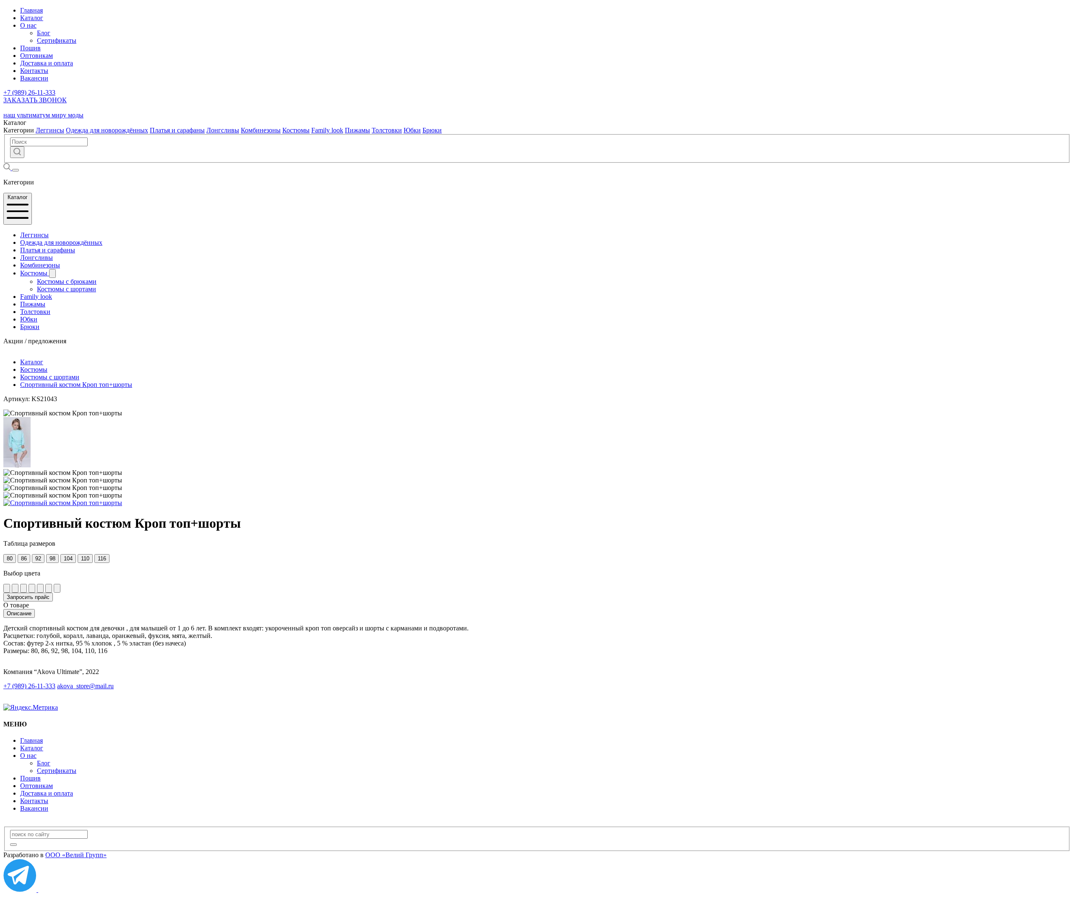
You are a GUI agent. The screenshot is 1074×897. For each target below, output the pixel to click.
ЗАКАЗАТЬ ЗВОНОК (35, 100)
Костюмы (296, 130)
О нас (28, 25)
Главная (31, 10)
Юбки (412, 130)
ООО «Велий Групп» (76, 854)
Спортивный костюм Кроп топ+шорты (76, 384)
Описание (19, 613)
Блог (43, 32)
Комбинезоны (261, 130)
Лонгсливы (222, 130)
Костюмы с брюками (66, 281)
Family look (327, 130)
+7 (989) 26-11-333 (29, 92)
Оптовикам (36, 55)
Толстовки (387, 130)
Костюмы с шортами (66, 289)
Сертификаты (56, 40)
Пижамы (357, 130)
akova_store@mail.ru (85, 686)
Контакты (34, 70)
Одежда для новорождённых (107, 130)
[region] (537, 639)
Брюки (432, 130)
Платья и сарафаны (177, 130)
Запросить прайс (28, 597)
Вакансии (34, 78)
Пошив (30, 48)
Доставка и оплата (46, 63)
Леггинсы (50, 130)
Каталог (31, 17)
